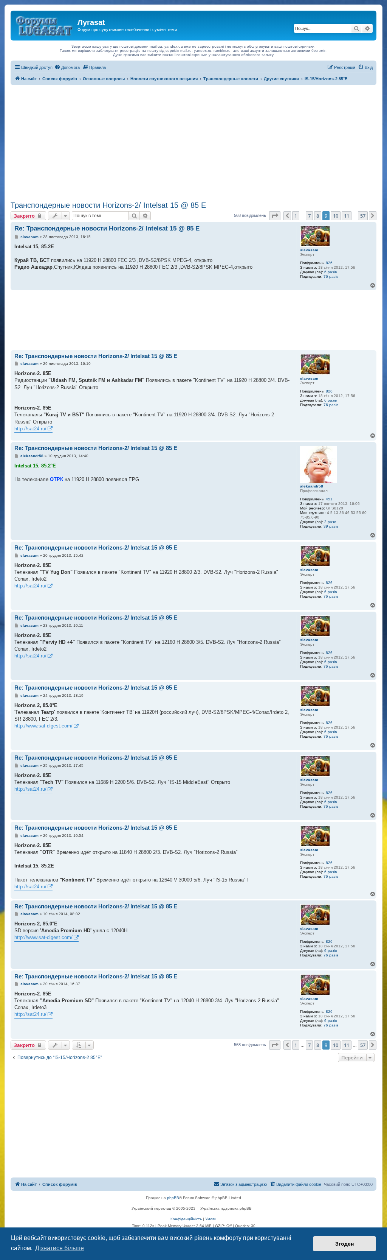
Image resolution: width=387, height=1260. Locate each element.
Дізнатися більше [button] (59, 1248)
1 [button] (295, 215)
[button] (274, 215)
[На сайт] (44, 24)
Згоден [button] (344, 1244)
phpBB (173, 1198)
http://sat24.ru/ (30, 428)
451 (329, 499)
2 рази (330, 522)
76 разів (331, 276)
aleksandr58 (311, 486)
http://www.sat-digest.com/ (43, 726)
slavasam (309, 250)
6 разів (330, 272)
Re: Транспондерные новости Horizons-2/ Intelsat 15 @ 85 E (107, 228)
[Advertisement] (193, 142)
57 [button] (362, 215)
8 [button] (317, 215)
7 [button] (309, 215)
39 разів (331, 526)
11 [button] (346, 215)
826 (329, 263)
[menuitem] (67, 67)
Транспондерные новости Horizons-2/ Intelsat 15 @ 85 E (108, 205)
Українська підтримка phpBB (226, 1208)
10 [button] (335, 215)
